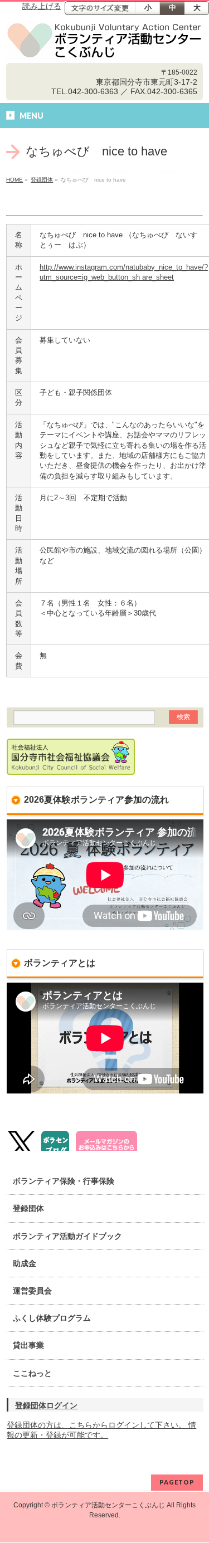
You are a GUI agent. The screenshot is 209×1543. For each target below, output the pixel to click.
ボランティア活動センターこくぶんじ (108, 1505)
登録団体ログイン (46, 1405)
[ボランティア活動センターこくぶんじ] (104, 40)
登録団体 (42, 180)
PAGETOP (177, 1482)
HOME (14, 180)
